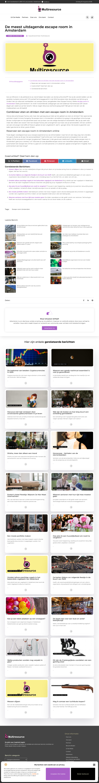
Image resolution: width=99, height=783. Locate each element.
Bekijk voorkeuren (83, 774)
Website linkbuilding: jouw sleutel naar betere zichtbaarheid (73, 759)
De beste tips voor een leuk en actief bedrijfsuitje (68, 619)
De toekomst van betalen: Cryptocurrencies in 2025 (26, 371)
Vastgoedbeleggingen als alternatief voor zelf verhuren (31, 260)
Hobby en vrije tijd (15, 36)
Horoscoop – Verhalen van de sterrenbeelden (65, 454)
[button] (94, 765)
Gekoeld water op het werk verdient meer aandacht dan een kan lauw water (30, 269)
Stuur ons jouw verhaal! (49, 319)
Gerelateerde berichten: (39, 89)
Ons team (42, 17)
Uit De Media (15, 17)
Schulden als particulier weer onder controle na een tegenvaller (32, 252)
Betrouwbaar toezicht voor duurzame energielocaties (29, 286)
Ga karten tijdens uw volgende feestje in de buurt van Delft (30, 175)
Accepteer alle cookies (58, 774)
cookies (34, 774)
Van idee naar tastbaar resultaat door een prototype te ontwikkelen (75, 234)
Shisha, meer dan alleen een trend (22, 453)
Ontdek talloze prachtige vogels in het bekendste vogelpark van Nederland (36, 180)
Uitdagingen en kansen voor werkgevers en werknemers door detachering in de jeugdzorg (77, 226)
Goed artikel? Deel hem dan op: (42, 86)
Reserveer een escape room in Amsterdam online (48, 83)
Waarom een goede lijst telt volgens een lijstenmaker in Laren (29, 243)
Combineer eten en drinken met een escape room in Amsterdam (52, 80)
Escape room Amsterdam (21, 209)
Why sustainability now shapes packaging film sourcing (77, 243)
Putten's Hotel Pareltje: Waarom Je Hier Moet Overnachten (26, 495)
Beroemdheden (70, 745)
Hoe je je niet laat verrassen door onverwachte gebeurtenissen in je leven (24, 412)
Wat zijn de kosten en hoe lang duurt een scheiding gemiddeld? (71, 412)
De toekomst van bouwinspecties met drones (76, 268)
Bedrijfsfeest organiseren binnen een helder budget (76, 260)
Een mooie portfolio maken (18, 192)
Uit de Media (69, 748)
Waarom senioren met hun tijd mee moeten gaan (26, 197)
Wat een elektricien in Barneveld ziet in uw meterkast (30, 277)
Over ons (33, 17)
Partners (25, 17)
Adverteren (69, 754)
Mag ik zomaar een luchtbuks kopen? (69, 701)
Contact (51, 17)
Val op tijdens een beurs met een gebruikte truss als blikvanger (32, 226)
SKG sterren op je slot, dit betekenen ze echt (76, 251)
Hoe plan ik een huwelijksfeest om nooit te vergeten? (28, 186)
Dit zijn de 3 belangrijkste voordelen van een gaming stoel (72, 661)
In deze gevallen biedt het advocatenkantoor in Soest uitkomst (77, 277)
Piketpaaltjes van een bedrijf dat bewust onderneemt (29, 234)
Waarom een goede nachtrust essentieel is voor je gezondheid (71, 371)
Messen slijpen (14, 169)
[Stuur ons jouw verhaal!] (49, 313)
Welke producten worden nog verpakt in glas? (25, 661)
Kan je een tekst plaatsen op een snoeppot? (26, 619)
